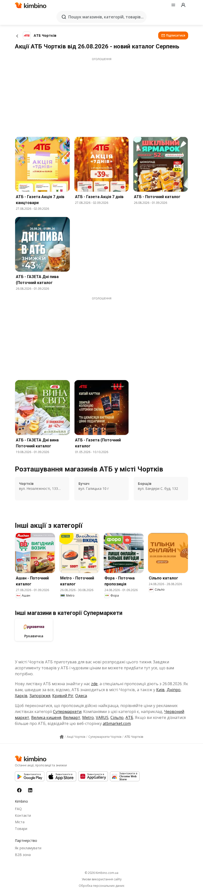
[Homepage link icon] (62, 737)
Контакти (23, 815)
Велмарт (71, 717)
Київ (160, 689)
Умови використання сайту (102, 879)
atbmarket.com (117, 723)
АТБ (129, 717)
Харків (21, 695)
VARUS (102, 717)
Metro (88, 717)
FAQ (18, 808)
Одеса (81, 695)
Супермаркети (67, 711)
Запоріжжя (39, 695)
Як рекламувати (28, 848)
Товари (21, 828)
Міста (20, 822)
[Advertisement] (101, 96)
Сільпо (117, 717)
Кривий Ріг (62, 695)
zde (94, 683)
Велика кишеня (46, 717)
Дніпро (173, 689)
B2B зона (23, 854)
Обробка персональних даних (101, 886)
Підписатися (175, 35)
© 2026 (101, 873)
